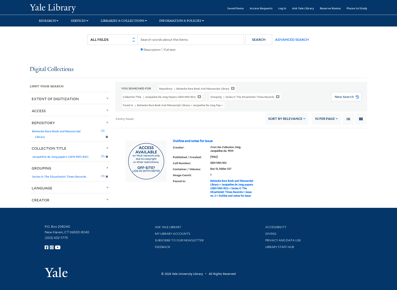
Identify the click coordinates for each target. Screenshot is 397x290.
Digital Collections (52, 69)
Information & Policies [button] (180, 21)
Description (152, 49)
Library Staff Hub (279, 247)
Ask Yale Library (303, 8)
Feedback (162, 247)
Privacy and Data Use (283, 240)
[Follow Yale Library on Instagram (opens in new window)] (52, 247)
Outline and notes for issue (193, 141)
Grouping (41, 168)
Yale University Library (55, 8)
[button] (258, 39)
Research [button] (47, 21)
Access (39, 110)
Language (42, 187)
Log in (282, 8)
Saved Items (235, 8)
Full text (170, 49)
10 (325, 119)
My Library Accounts (172, 233)
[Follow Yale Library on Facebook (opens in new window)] (46, 247)
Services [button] (78, 21)
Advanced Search (292, 40)
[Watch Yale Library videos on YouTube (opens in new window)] (57, 247)
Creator (40, 199)
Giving (270, 233)
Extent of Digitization (55, 98)
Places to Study (357, 8)
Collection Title (49, 148)
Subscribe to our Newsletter (179, 240)
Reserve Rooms (330, 8)
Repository (43, 122)
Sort (285, 119)
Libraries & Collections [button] (122, 21)
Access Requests (261, 8)
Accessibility (275, 227)
